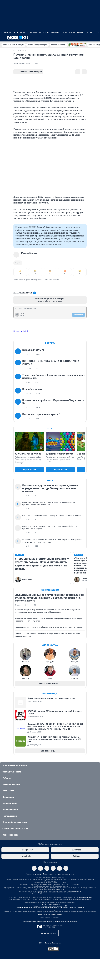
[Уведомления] (91, 38)
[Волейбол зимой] (18, 391)
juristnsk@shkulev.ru (74, 891)
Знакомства (35, 32)
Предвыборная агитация (14, 822)
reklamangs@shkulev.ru (84, 897)
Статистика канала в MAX (15, 828)
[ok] (46, 868)
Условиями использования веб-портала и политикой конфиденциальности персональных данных (50, 908)
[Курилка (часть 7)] (18, 352)
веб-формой (68, 893)
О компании (8, 797)
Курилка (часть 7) (33, 349)
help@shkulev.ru (43, 893)
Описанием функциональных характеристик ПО (50, 906)
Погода (46, 32)
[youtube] (65, 868)
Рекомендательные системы (50, 918)
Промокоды (22, 32)
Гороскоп (89, 32)
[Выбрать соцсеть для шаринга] (84, 71)
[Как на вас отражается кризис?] (18, 416)
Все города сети (10, 835)
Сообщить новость (11, 772)
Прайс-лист (8, 790)
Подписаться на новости (14, 765)
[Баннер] (77, 45)
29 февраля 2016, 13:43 (21, 63)
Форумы (55, 32)
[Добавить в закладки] (77, 71)
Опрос (17, 263)
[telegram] (34, 868)
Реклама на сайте (11, 784)
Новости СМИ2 (20, 331)
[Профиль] (97, 38)
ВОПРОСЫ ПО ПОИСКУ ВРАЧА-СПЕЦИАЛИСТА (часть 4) (50, 362)
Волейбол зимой (32, 389)
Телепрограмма (68, 32)
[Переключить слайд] (83, 440)
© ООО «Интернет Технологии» (50, 943)
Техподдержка (9, 816)
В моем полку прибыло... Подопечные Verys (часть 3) (53, 402)
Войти (22, 316)
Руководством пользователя (50, 904)
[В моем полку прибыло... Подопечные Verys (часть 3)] (18, 404)
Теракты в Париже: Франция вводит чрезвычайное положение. (53, 376)
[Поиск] (85, 38)
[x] (59, 868)
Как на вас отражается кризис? (41, 414)
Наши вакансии (10, 809)
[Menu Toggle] (3, 38)
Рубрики (6, 778)
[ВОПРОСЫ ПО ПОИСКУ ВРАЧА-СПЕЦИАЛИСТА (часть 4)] (18, 365)
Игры (50, 428)
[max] (53, 868)
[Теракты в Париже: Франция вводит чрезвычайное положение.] (18, 379)
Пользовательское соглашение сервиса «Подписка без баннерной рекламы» (50, 921)
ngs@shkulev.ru (61, 889)
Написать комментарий (31, 72)
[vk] (40, 868)
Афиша (80, 32)
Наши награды (9, 803)
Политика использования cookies (50, 914)
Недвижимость (8, 32)
